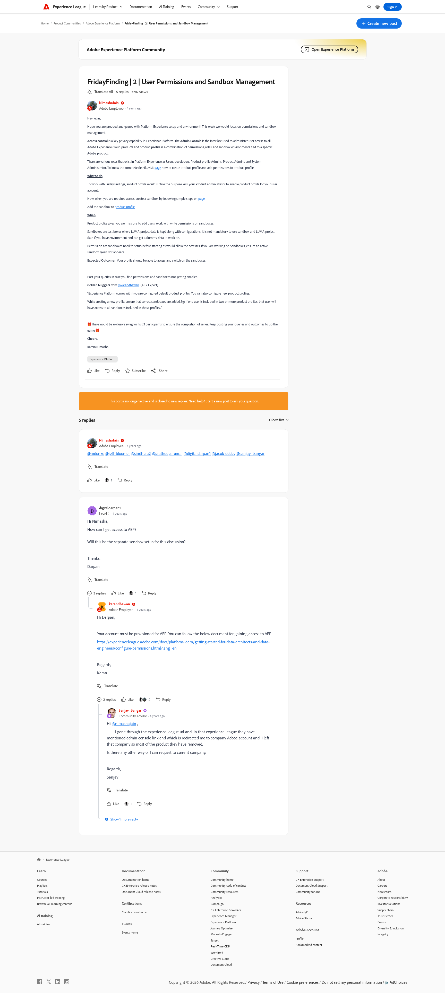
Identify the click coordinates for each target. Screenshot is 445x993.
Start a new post (217, 401)
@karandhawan (128, 285)
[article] (182, 461)
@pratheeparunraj (167, 453)
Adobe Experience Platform (103, 23)
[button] (379, 23)
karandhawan (119, 604)
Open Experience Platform (333, 49)
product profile (125, 207)
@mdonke (95, 453)
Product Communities (67, 23)
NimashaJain (109, 102)
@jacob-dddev (223, 453)
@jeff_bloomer (117, 453)
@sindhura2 (141, 453)
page (158, 168)
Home (45, 23)
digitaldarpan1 (110, 508)
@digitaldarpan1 (197, 453)
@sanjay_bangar (250, 453)
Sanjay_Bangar (130, 710)
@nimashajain (124, 723)
